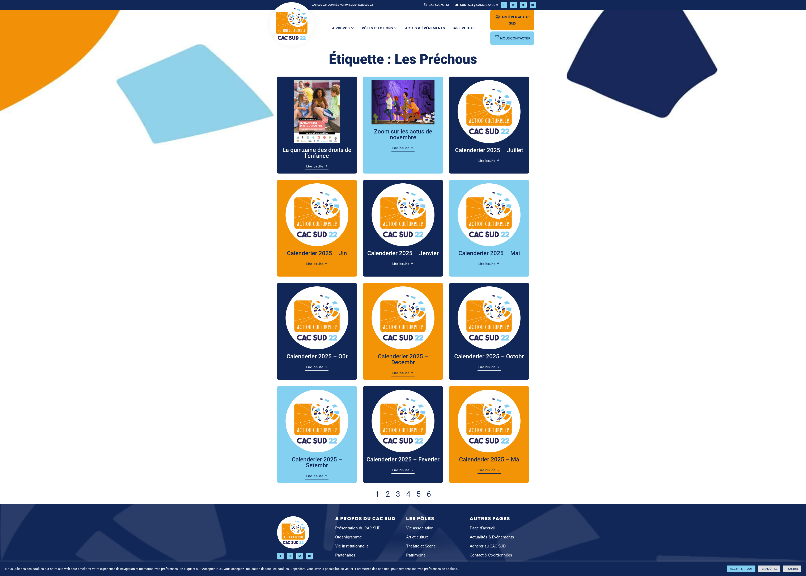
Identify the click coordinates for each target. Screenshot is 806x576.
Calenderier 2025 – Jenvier (403, 253)
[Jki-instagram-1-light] (513, 5)
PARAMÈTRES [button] (769, 568)
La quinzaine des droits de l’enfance (317, 152)
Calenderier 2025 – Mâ (489, 459)
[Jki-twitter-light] (523, 5)
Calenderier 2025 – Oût (317, 356)
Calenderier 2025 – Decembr (403, 359)
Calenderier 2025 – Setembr (317, 462)
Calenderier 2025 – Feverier (403, 459)
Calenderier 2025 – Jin (317, 253)
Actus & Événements (425, 28)
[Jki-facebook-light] (504, 5)
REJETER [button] (792, 568)
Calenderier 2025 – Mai (489, 253)
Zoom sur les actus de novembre (403, 134)
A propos (341, 28)
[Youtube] (533, 5)
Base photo (462, 28)
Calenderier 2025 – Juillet (489, 150)
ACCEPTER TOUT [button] (741, 568)
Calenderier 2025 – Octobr (489, 356)
